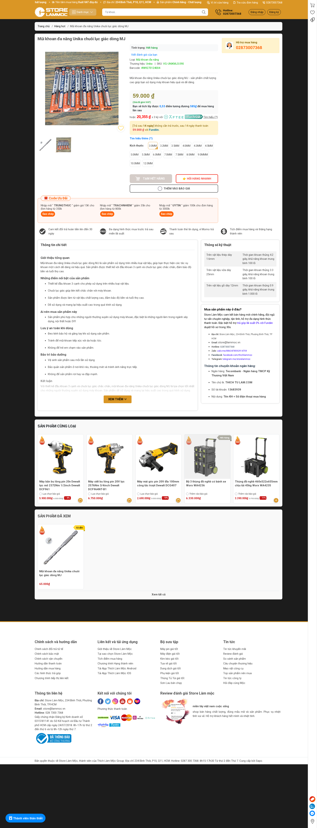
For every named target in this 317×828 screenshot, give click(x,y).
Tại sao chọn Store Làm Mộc (115, 653)
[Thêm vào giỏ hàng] (80, 500)
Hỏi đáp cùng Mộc (234, 683)
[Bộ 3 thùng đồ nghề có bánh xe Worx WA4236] (158, 457)
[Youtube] (122, 701)
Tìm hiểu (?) (210, 117)
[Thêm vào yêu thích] (121, 128)
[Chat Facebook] (312, 813)
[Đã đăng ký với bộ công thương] (53, 738)
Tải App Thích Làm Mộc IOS (114, 673)
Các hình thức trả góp (48, 673)
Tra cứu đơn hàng (247, 2)
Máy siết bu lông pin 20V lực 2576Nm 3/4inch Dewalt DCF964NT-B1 (57, 485)
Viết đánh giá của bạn (144, 54)
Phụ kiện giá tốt (169, 673)
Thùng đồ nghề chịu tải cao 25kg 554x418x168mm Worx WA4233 (256, 483)
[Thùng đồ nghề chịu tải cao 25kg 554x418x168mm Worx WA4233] (256, 457)
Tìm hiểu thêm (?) (141, 138)
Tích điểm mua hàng (110, 658)
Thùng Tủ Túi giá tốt (172, 678)
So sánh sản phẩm (234, 658)
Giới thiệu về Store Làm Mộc (115, 649)
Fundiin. (154, 129)
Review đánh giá (233, 653)
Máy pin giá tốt (169, 649)
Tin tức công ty (232, 678)
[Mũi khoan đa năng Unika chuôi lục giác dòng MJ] (60, 547)
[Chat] (312, 799)
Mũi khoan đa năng (147, 59)
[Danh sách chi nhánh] (312, 821)
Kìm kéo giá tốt (169, 658)
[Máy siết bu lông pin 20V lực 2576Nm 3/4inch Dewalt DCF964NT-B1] (60, 457)
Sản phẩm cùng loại (57, 426)
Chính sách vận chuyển (48, 658)
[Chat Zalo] (312, 806)
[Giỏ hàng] (312, 5)
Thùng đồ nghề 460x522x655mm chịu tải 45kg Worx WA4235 (207, 483)
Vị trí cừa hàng (219, 2)
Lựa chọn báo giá (51, 494)
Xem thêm (116, 399)
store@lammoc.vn (229, 342)
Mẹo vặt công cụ (233, 668)
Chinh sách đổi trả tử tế (49, 649)
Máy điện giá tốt (170, 653)
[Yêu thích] (312, 12)
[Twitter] (108, 701)
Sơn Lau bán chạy (171, 683)
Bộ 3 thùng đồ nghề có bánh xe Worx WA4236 (157, 483)
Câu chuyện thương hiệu (237, 663)
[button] (167, 727)
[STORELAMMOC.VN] (51, 12)
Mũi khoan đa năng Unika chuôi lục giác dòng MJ (59, 573)
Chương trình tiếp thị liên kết (51, 678)
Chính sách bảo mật (47, 653)
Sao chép (48, 213)
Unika (149, 63)
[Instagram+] (115, 701)
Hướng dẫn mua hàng (48, 668)
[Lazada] (137, 701)
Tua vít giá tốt (168, 663)
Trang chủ (44, 26)
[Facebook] (100, 701)
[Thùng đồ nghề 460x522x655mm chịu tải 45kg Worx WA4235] (207, 457)
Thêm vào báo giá (177, 188)
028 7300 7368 (54, 712)
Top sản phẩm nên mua (237, 673)
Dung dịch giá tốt (170, 668)
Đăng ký (274, 12)
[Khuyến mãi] (312, 19)
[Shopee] (130, 701)
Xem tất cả (158, 594)
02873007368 (274, 2)
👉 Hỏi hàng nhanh (197, 178)
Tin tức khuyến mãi (234, 649)
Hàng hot (59, 26)
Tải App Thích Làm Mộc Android (117, 668)
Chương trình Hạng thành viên (115, 663)
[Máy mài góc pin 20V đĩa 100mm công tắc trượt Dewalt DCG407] (109, 457)
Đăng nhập (257, 12)
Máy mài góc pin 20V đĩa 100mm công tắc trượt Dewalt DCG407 (109, 483)
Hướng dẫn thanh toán (48, 663)
